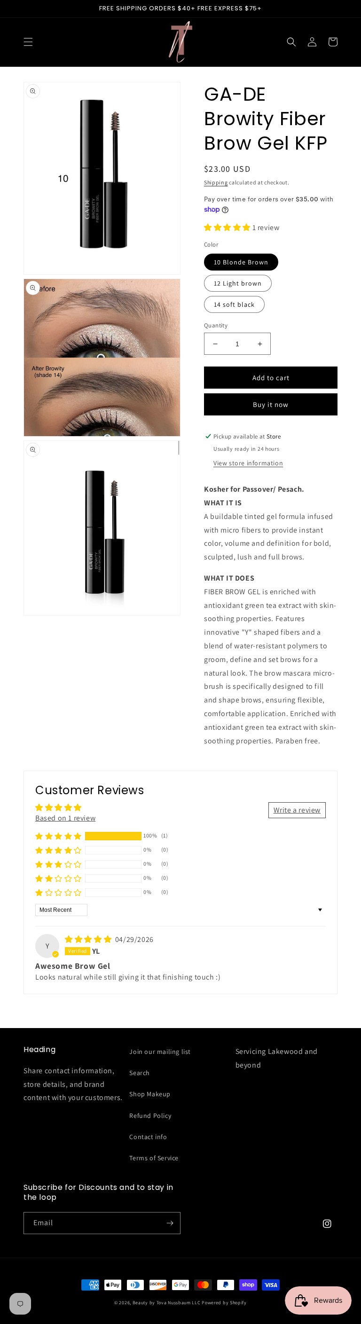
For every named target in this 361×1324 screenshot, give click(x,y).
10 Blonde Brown (241, 262)
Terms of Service (154, 1158)
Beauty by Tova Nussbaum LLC (167, 1303)
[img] (89, 939)
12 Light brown (238, 283)
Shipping (216, 182)
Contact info (148, 1137)
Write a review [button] (297, 810)
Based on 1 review (65, 818)
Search (139, 1073)
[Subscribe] (169, 1223)
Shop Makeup (150, 1094)
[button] (28, 42)
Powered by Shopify (224, 1303)
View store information (248, 463)
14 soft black (234, 304)
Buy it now (271, 404)
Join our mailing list (160, 1051)
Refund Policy (150, 1115)
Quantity (216, 325)
